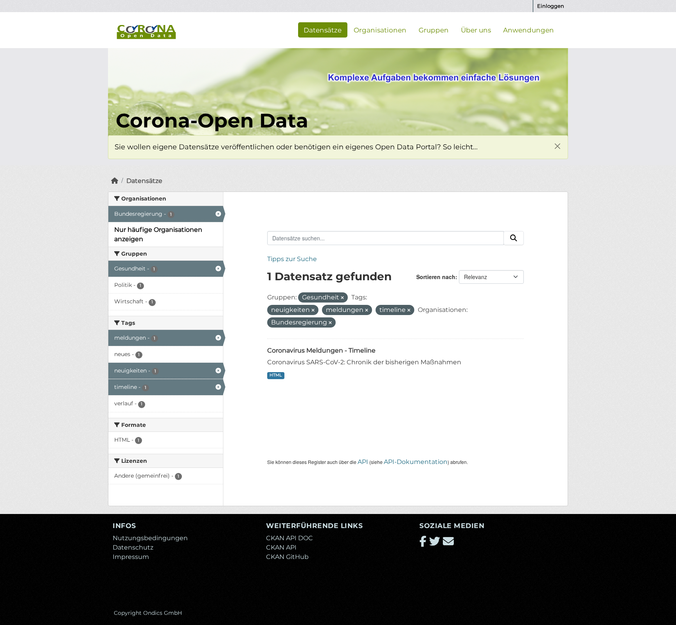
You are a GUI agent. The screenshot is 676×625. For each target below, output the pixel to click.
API (363, 462)
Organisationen (380, 30)
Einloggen (550, 6)
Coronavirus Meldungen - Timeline (321, 350)
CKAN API (281, 547)
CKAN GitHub (287, 557)
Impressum (131, 557)
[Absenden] (513, 238)
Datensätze (323, 30)
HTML (276, 375)
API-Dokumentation (416, 462)
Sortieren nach (435, 277)
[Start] (114, 180)
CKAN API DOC (289, 538)
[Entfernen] (342, 298)
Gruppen (434, 30)
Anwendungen (528, 30)
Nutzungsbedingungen (150, 538)
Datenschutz (133, 547)
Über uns (476, 30)
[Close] (557, 146)
